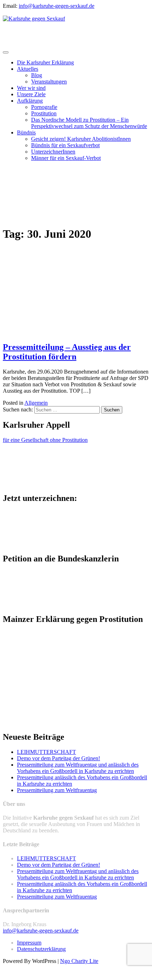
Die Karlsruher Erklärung (45, 62)
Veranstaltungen (49, 82)
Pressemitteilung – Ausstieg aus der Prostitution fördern (67, 351)
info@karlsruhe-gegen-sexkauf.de (56, 6)
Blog (36, 75)
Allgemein (36, 403)
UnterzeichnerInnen (53, 152)
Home (24, 198)
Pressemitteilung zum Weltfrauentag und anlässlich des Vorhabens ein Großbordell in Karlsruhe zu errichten (78, 768)
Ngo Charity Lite (79, 961)
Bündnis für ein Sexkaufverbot (65, 145)
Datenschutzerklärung (41, 949)
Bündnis (26, 132)
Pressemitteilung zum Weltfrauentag (57, 790)
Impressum (29, 943)
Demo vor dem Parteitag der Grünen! (58, 758)
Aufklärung (30, 101)
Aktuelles (27, 69)
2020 (22, 204)
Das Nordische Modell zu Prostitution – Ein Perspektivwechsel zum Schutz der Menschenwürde (89, 123)
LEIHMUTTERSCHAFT (46, 752)
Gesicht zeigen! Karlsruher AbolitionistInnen (81, 139)
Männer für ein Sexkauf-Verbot (66, 158)
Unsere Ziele (31, 94)
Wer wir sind (31, 88)
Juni (21, 210)
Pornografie (44, 107)
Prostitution (44, 113)
